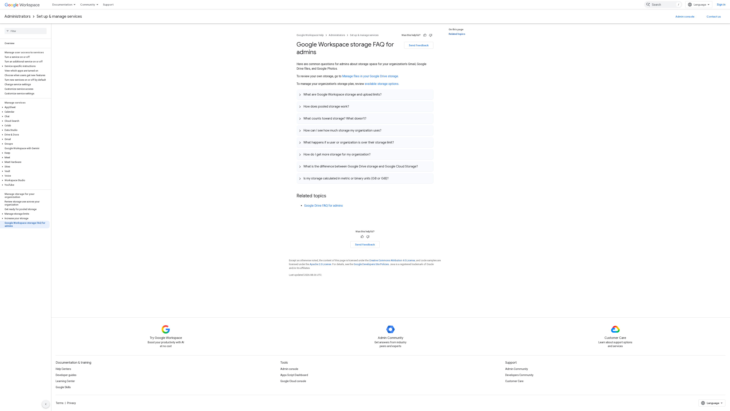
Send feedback (419, 45)
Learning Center (65, 381)
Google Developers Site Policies (371, 264)
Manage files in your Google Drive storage (370, 76)
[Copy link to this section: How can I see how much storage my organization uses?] (385, 130)
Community (87, 4)
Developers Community (519, 375)
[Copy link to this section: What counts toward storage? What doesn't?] (370, 118)
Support (108, 4)
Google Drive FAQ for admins (323, 205)
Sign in (721, 4)
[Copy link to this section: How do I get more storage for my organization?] (374, 154)
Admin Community (516, 368)
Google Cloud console (293, 381)
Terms (59, 403)
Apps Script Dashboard (294, 375)
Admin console (684, 16)
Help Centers (63, 368)
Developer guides (66, 375)
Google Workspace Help (310, 35)
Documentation (62, 4)
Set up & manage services (59, 16)
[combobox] (663, 4)
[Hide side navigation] (46, 404)
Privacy (71, 403)
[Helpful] (425, 35)
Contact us (714, 16)
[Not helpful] (430, 35)
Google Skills (63, 387)
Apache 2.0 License (320, 264)
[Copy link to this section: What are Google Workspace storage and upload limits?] (385, 94)
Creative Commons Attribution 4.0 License (392, 260)
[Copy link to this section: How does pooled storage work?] (353, 106)
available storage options (381, 84)
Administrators (18, 16)
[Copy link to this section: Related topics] (330, 196)
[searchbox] (26, 31)
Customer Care (514, 381)
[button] (25, 66)
